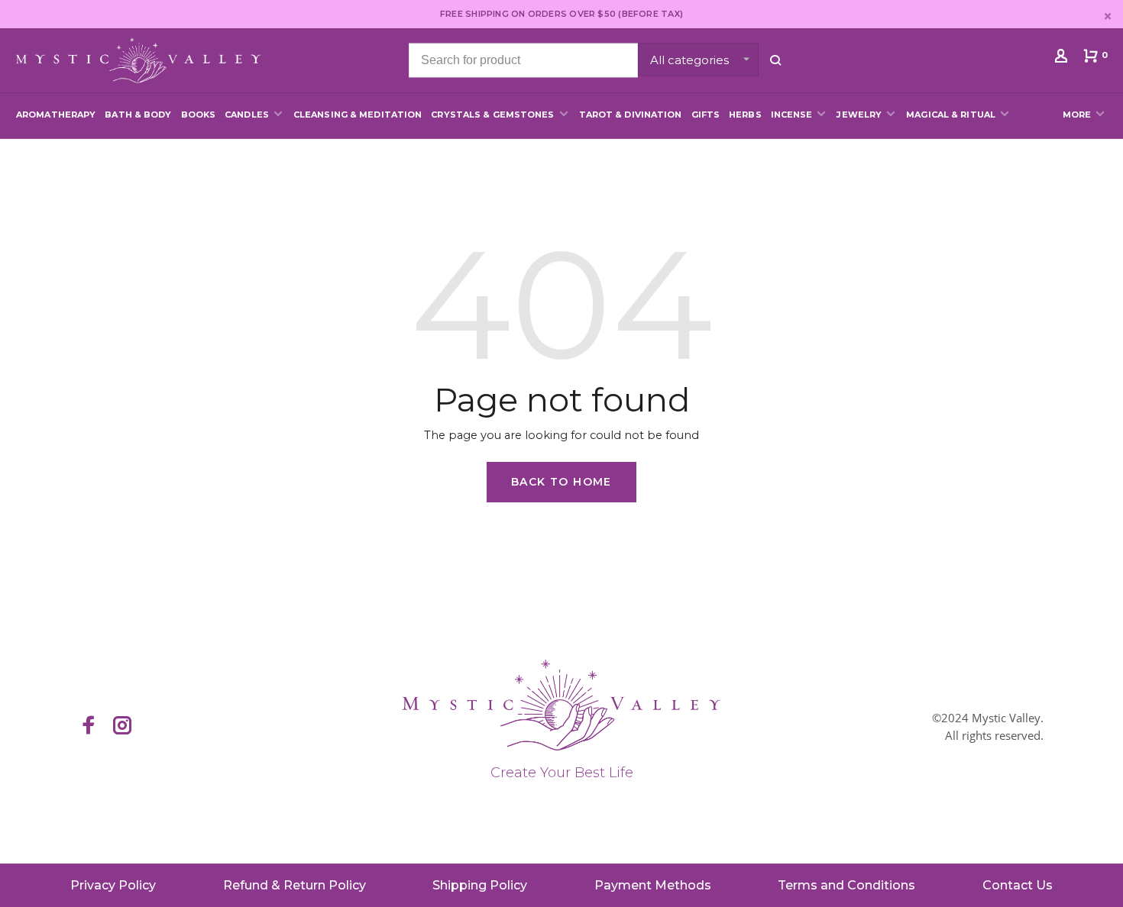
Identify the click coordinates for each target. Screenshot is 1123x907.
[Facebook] (88, 727)
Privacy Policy (113, 885)
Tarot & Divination (630, 114)
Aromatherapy (55, 114)
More (1077, 114)
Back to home (561, 482)
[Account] (1063, 58)
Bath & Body (138, 114)
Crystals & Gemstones (492, 114)
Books (198, 114)
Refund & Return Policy (294, 885)
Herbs (745, 114)
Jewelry (859, 114)
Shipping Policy (479, 885)
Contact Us (1017, 885)
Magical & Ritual (950, 114)
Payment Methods (652, 885)
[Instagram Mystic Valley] (122, 727)
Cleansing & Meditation (357, 114)
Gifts (705, 114)
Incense (792, 114)
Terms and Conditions (846, 885)
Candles (247, 114)
